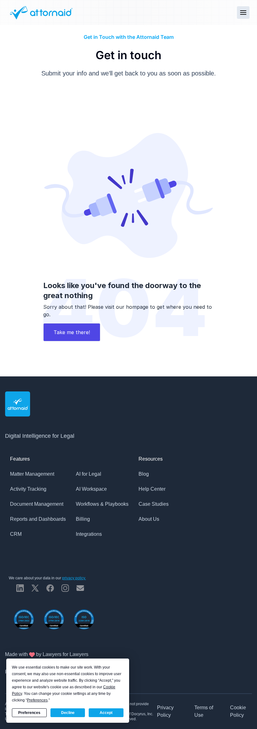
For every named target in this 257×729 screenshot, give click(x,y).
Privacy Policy (165, 711)
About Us (149, 519)
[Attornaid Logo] (41, 12)
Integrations (89, 534)
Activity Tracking (28, 489)
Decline (68, 713)
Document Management (36, 504)
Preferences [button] (37, 700)
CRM (16, 534)
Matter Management (32, 474)
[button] (243, 12)
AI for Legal (88, 474)
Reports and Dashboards (38, 519)
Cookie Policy (238, 711)
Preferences (29, 713)
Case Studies (154, 504)
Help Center (152, 489)
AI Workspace (91, 489)
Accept (106, 713)
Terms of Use (203, 711)
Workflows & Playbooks (102, 504)
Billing (83, 519)
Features (20, 459)
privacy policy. (74, 578)
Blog (144, 474)
